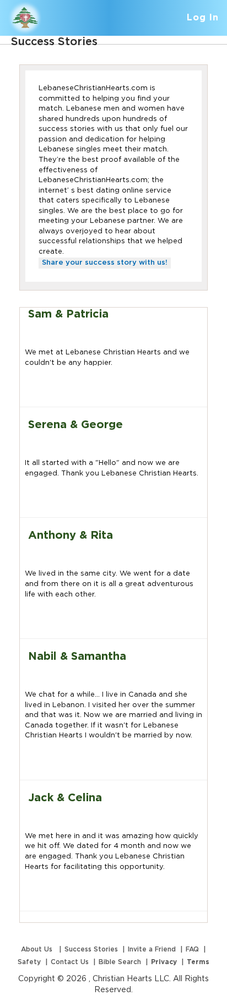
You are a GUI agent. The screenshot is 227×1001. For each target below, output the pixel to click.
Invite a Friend (152, 949)
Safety (29, 962)
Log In (203, 17)
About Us (38, 949)
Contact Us (70, 962)
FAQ (192, 949)
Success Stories (91, 949)
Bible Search (120, 962)
